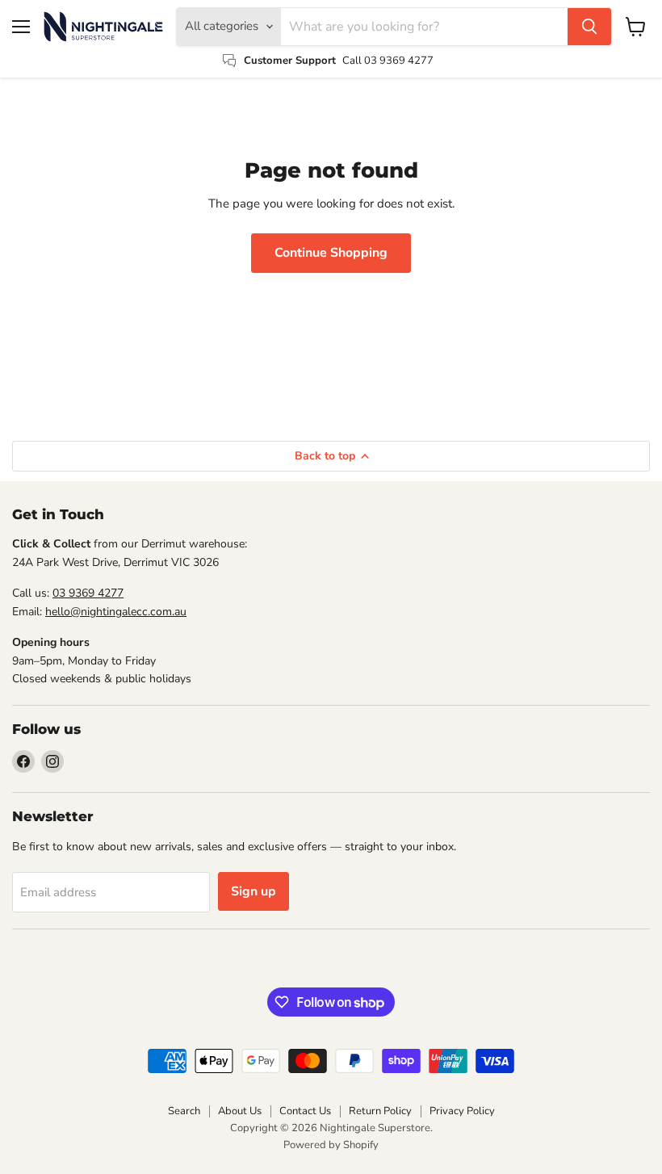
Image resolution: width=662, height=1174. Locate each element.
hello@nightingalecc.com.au (115, 611)
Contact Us (305, 1111)
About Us (240, 1111)
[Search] (589, 26)
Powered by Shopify (331, 1145)
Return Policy (380, 1111)
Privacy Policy (462, 1111)
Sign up (253, 891)
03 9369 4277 (88, 593)
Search (184, 1111)
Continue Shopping (331, 253)
